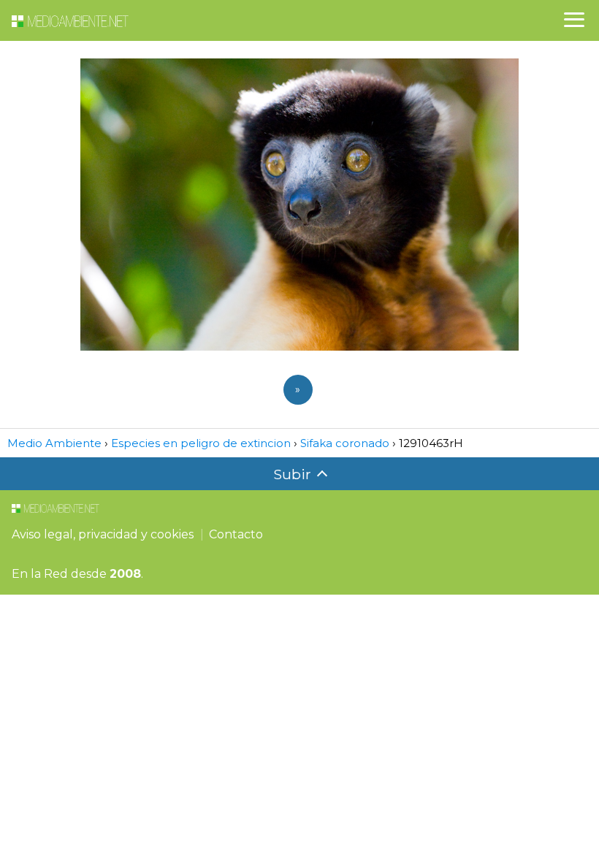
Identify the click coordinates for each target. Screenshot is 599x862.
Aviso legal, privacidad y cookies (103, 534)
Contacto (236, 534)
